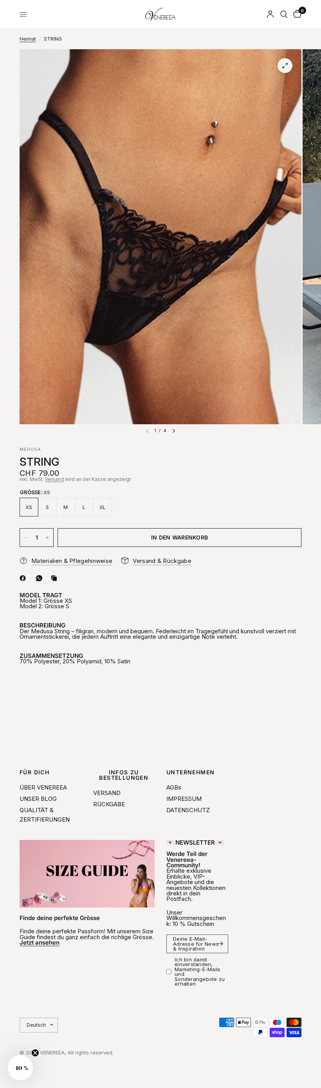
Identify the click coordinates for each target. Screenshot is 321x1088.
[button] (20, 1067)
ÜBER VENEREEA (43, 787)
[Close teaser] (35, 1053)
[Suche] (284, 14)
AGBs (173, 787)
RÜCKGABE (109, 804)
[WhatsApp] (40, 578)
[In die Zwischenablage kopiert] (55, 578)
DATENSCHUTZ (188, 810)
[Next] (173, 431)
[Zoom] (285, 65)
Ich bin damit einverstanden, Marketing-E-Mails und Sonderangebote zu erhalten (200, 971)
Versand (54, 479)
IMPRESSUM (184, 798)
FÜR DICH (34, 772)
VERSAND (107, 793)
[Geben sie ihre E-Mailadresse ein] (220, 943)
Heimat (28, 39)
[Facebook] (24, 578)
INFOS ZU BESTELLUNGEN (123, 775)
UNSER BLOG (38, 798)
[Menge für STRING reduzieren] (26, 538)
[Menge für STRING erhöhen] (47, 538)
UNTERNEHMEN (190, 772)
